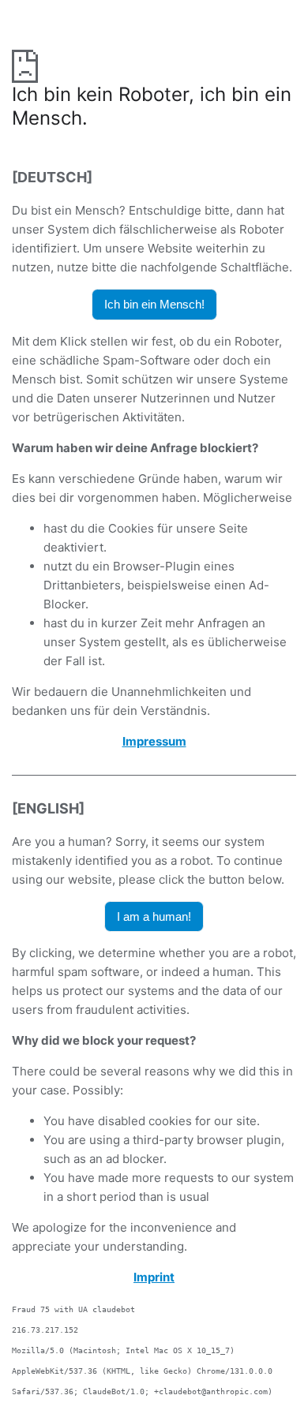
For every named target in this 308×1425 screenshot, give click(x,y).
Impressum (154, 741)
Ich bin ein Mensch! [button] (154, 304)
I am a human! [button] (154, 916)
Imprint (154, 1277)
